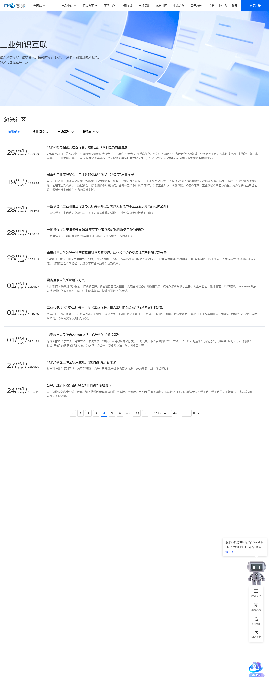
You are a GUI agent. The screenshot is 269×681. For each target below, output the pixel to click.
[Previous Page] (73, 413)
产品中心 (66, 5)
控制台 (223, 5)
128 (136, 413)
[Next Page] (145, 413)
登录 (234, 5)
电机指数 (144, 5)
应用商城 (126, 5)
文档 (212, 5)
